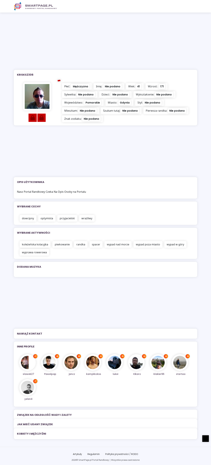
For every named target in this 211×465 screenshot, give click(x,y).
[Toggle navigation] (193, 6)
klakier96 (158, 374)
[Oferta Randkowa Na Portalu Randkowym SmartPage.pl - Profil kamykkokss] (93, 362)
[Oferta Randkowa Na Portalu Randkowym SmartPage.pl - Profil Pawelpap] (49, 362)
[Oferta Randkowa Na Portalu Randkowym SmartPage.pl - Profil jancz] (71, 362)
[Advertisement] (105, 43)
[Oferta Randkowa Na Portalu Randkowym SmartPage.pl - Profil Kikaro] (136, 362)
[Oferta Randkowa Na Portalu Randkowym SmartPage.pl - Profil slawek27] (27, 362)
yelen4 (28, 399)
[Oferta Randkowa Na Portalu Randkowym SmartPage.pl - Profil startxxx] (180, 362)
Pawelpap (50, 374)
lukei (115, 374)
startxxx (180, 374)
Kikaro (137, 374)
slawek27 (28, 374)
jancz (72, 374)
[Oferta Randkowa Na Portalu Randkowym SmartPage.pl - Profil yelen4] (27, 387)
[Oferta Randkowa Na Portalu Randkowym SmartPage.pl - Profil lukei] (114, 362)
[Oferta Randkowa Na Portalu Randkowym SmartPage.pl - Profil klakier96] (158, 362)
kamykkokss (93, 374)
